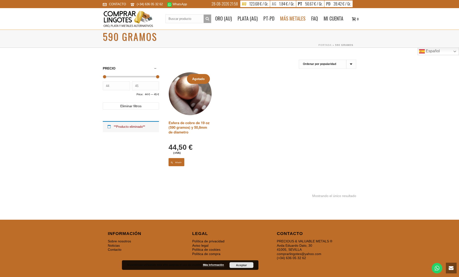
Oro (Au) (223, 18)
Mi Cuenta (333, 18)
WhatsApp (179, 4)
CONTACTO (117, 4)
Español (432, 51)
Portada (325, 45)
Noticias (114, 245)
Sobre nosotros (119, 241)
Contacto (114, 249)
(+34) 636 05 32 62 (150, 4)
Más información (213, 264)
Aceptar (241, 265)
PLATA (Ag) (248, 18)
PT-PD (268, 18)
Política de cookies (206, 249)
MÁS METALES (293, 18)
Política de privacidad (208, 241)
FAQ (314, 18)
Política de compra (206, 254)
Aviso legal (200, 245)
